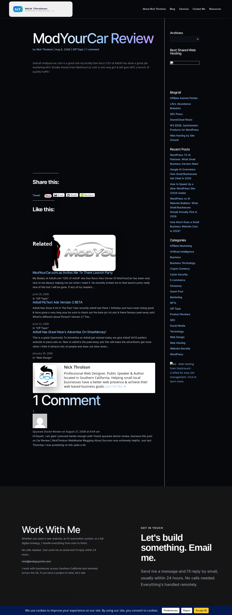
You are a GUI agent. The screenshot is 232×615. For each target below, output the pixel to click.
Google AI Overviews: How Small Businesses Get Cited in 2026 (183, 174)
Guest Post (176, 291)
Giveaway (176, 285)
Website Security (180, 348)
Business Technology (182, 263)
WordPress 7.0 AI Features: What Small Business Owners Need (184, 159)
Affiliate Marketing (181, 245)
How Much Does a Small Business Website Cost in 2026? (184, 226)
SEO (172, 320)
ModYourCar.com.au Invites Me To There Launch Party (73, 272)
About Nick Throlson (154, 9)
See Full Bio (114, 386)
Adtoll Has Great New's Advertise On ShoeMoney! (69, 332)
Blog (172, 9)
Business (175, 257)
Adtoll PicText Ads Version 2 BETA (57, 302)
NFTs (173, 302)
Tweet (36, 194)
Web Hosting (177, 342)
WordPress (176, 354)
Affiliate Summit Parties (184, 98)
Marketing (176, 297)
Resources (215, 9)
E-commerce (177, 280)
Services (184, 9)
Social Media (177, 325)
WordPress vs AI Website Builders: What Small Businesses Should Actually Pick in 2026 (184, 207)
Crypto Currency (180, 268)
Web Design (177, 337)
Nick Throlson (44, 49)
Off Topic (78, 49)
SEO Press (176, 114)
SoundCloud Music (181, 119)
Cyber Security (179, 274)
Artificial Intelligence (182, 251)
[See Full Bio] (125, 386)
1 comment (92, 49)
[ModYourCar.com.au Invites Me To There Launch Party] (84, 268)
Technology (177, 331)
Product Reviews (180, 314)
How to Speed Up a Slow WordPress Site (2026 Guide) (182, 188)
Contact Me (199, 9)
